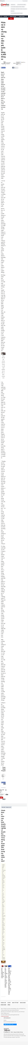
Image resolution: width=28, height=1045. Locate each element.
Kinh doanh (23, 1002)
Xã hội (9, 1002)
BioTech (12, 11)
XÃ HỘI (5, 16)
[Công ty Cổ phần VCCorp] (7, 1029)
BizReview (13, 4)
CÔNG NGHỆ (4, 18)
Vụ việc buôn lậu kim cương (16, 13)
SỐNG (11, 18)
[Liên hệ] (13, 67)
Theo (3, 776)
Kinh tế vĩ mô (15, 1002)
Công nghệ (3, 1004)
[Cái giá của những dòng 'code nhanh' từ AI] (2, 966)
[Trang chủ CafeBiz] (1, 16)
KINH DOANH (21, 16)
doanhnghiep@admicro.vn (11, 1021)
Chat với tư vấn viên (9, 1024)
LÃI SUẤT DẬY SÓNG (21, 4)
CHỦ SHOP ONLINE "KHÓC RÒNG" (17, 6)
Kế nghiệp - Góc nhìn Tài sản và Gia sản (19, 8)
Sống (14, 63)
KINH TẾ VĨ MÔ (13, 16)
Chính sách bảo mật (4, 1016)
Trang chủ (3, 1002)
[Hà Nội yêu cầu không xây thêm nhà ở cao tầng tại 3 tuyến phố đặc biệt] (6, 966)
